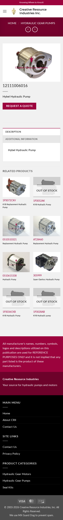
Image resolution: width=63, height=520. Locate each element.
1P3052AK (39, 201)
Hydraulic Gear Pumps (38, 23)
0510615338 (10, 276)
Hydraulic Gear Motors (17, 474)
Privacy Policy (11, 453)
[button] (5, 11)
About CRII (9, 420)
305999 (37, 275)
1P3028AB (39, 312)
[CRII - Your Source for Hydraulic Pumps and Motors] (33, 11)
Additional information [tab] (21, 139)
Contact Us (10, 426)
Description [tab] (13, 132)
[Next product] (28, 29)
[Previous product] (35, 29)
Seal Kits (8, 487)
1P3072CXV (9, 200)
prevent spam (45, 515)
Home (12, 23)
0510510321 (10, 239)
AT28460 (38, 239)
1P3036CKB (9, 312)
